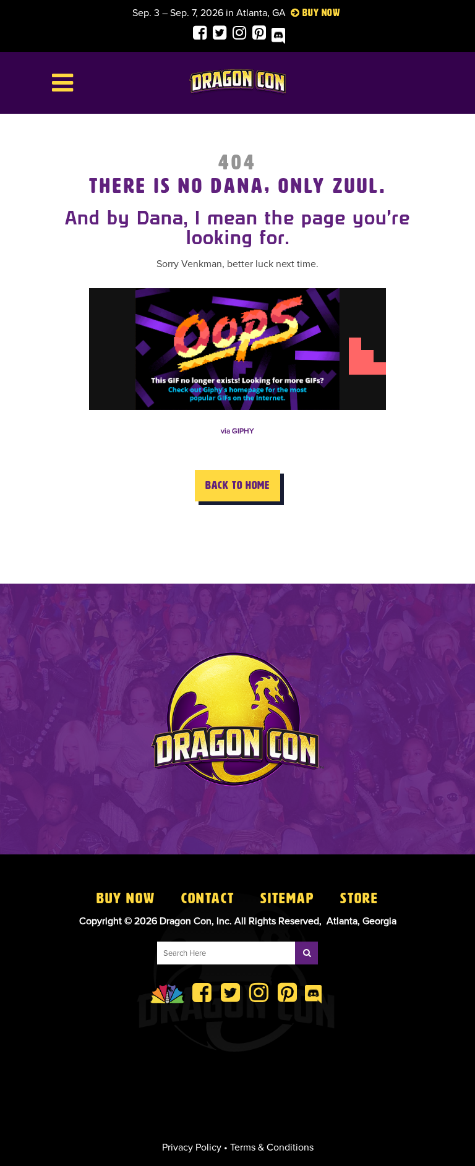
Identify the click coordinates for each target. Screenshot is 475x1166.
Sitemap (287, 898)
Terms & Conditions (272, 1147)
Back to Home (237, 485)
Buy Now (125, 898)
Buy (310, 12)
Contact (207, 898)
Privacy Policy (191, 1147)
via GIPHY (237, 431)
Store (359, 898)
